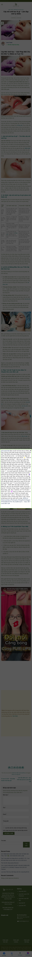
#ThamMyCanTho (6, 502)
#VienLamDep (5, 500)
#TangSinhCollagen (24, 500)
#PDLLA (25, 498)
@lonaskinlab (5, 451)
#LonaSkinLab (17, 502)
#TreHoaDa (13, 500)
